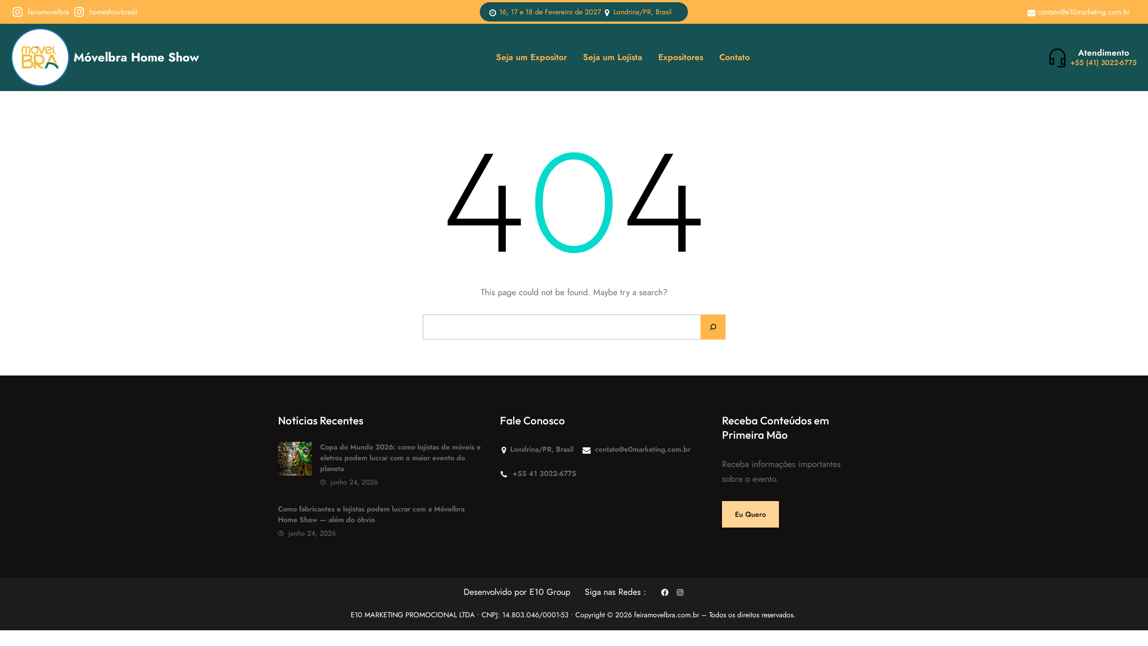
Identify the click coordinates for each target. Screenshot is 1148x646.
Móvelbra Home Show (136, 57)
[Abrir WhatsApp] (1125, 623)
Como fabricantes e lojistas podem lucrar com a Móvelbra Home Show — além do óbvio (371, 514)
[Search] (713, 327)
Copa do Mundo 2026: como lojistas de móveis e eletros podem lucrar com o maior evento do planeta (400, 458)
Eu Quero (750, 514)
